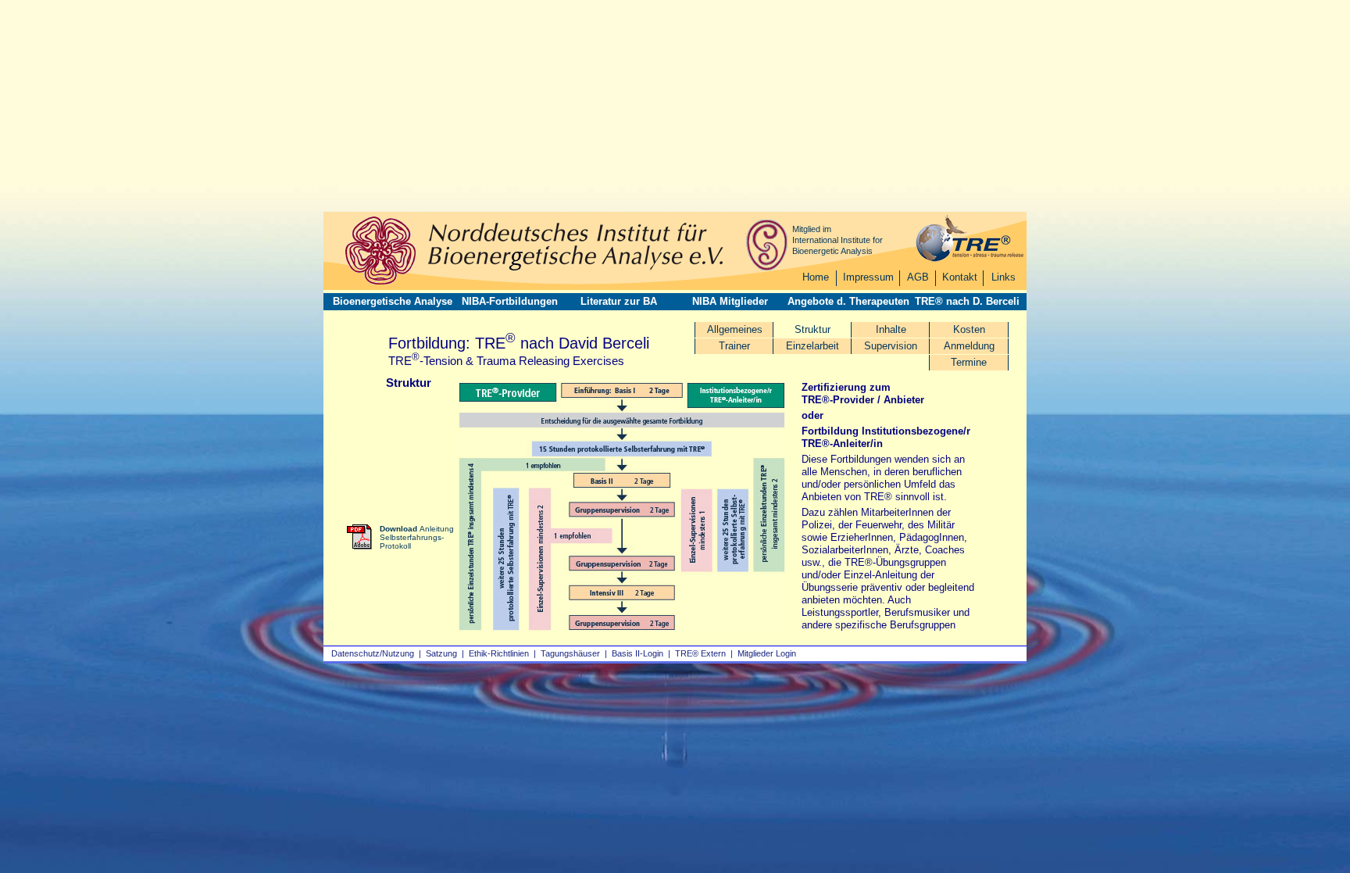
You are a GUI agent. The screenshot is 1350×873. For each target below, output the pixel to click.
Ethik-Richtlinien (499, 653)
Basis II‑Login (637, 653)
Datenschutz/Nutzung (372, 653)
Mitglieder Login (767, 653)
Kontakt (959, 277)
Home (815, 277)
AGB (918, 277)
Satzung (441, 653)
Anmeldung (969, 346)
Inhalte (891, 329)
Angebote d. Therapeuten (848, 301)
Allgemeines (734, 329)
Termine (969, 362)
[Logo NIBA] (380, 282)
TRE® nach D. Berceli (967, 301)
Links (1003, 277)
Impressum (868, 277)
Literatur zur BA (618, 301)
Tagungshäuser (570, 653)
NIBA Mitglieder (730, 301)
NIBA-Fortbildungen (510, 301)
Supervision (890, 346)
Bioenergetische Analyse (392, 301)
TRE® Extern (700, 653)
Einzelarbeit (812, 346)
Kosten (969, 329)
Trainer (734, 346)
